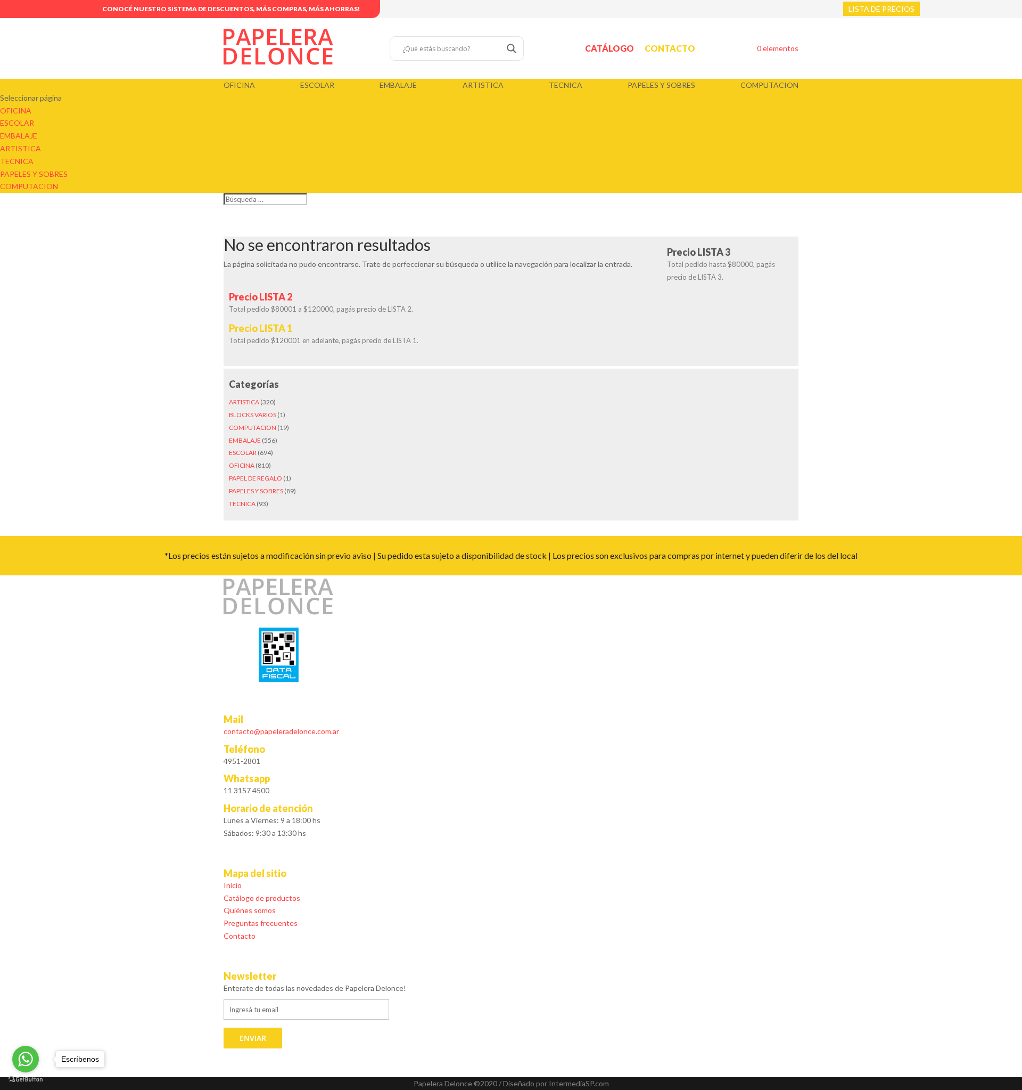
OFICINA (239, 85)
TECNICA (565, 85)
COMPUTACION (769, 85)
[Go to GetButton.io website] (26, 1079)
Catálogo (609, 48)
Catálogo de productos (262, 897)
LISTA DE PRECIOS (881, 8)
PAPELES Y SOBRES (661, 85)
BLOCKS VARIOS (252, 415)
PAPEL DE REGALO (255, 478)
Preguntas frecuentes (261, 923)
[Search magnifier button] (511, 48)
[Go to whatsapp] (25, 1059)
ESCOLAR (317, 85)
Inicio (233, 885)
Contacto (670, 48)
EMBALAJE (398, 85)
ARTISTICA (483, 85)
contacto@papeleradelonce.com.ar (281, 731)
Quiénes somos (250, 910)
